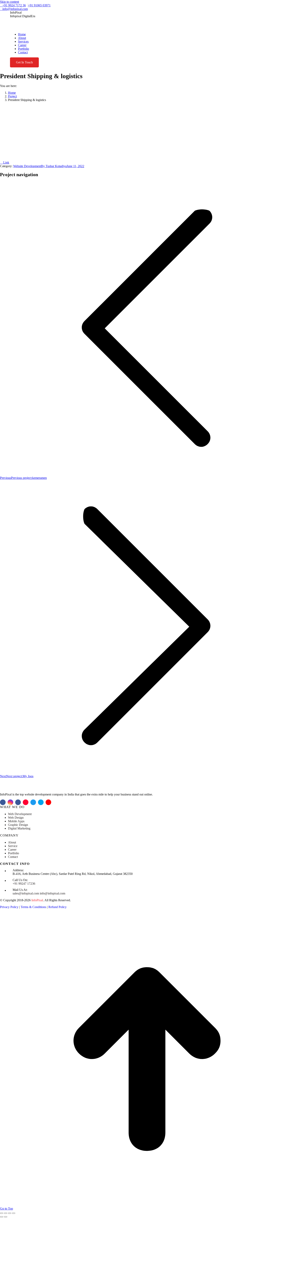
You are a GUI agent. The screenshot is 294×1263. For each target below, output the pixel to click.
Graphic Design (18, 824)
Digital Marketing (19, 828)
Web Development (20, 814)
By (54, 166)
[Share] (5, 1213)
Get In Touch (24, 62)
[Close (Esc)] (1, 1213)
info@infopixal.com (15, 9)
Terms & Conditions (33, 907)
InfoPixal (37, 900)
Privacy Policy (9, 907)
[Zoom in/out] (13, 1213)
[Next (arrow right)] (5, 1216)
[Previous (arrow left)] (1, 1216)
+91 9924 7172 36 (14, 5)
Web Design (16, 817)
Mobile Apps (16, 821)
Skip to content (9, 1)
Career (12, 849)
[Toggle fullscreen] (9, 1213)
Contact (13, 856)
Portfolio (13, 853)
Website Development (27, 166)
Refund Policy (57, 907)
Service (12, 846)
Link (5, 162)
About (12, 842)
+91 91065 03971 (39, 5)
